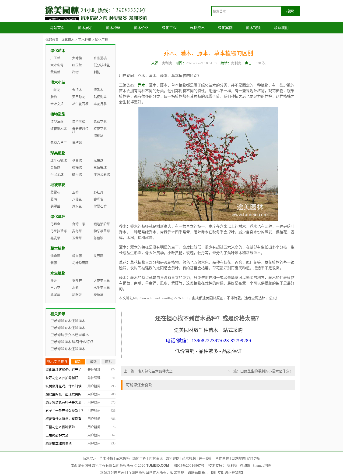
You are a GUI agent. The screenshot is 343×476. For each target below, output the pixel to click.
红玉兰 (77, 65)
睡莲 (53, 280)
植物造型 (57, 114)
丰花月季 (100, 104)
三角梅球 (100, 167)
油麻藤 (55, 256)
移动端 (245, 465)
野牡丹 (98, 192)
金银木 (77, 90)
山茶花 (55, 90)
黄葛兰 (55, 72)
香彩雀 (98, 199)
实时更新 (253, 458)
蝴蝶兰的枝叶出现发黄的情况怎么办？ (73, 394)
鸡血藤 (77, 256)
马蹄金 (55, 224)
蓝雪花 (55, 192)
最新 (78, 361)
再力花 (55, 287)
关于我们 (206, 458)
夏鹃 (53, 199)
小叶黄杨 (175, 253)
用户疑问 (94, 386)
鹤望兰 (55, 206)
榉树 (75, 72)
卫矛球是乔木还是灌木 (67, 321)
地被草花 (57, 185)
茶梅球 (77, 167)
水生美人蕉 (102, 287)
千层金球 (56, 174)
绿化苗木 (67, 39)
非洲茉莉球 (102, 174)
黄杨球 (55, 167)
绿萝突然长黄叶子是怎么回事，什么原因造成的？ (81, 402)
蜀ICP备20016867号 (189, 465)
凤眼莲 (77, 294)
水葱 (75, 287)
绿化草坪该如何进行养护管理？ (68, 369)
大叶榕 (77, 58)
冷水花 (77, 206)
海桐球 (98, 135)
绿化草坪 (57, 217)
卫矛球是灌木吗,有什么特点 (71, 342)
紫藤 (175, 283)
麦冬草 (77, 231)
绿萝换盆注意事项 (59, 443)
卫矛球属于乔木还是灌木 (69, 335)
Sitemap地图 (262, 465)
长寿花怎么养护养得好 (62, 378)
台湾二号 (78, 224)
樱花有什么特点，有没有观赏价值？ (72, 419)
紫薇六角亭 (58, 142)
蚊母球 (77, 174)
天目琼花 (78, 97)
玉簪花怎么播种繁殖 (60, 427)
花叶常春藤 (80, 263)
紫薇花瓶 (100, 121)
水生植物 (57, 273)
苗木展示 (85, 28)
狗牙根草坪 (102, 231)
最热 (93, 361)
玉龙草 (77, 238)
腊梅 (53, 97)
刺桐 (97, 72)
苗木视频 (253, 28)
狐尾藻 (55, 294)
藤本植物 (57, 248)
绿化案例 (225, 28)
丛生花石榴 (80, 104)
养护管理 (94, 369)
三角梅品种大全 (57, 435)
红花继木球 (58, 128)
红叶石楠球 (58, 160)
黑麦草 (55, 238)
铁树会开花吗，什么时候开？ (67, 386)
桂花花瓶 (100, 128)
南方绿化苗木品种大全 (155, 371)
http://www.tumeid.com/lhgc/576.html (160, 298)
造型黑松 (78, 121)
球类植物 (57, 153)
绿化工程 (169, 28)
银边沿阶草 (102, 224)
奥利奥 (232, 465)
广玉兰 (55, 58)
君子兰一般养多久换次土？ (65, 410)
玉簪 (75, 192)
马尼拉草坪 (58, 231)
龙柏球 (98, 160)
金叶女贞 (56, 104)
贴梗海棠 (100, 97)
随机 (108, 361)
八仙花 (77, 199)
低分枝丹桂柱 (80, 130)
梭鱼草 (98, 294)
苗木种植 (113, 28)
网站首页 (57, 28)
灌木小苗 (57, 82)
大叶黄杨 (156, 253)
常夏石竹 (100, 206)
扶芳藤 (98, 256)
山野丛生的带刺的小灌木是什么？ (266, 371)
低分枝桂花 (102, 65)
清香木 (98, 90)
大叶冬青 (56, 65)
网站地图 (239, 458)
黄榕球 (77, 142)
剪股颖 (98, 238)
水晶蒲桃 (100, 58)
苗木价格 (141, 28)
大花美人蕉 (102, 280)
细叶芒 (77, 280)
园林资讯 (197, 28)
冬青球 (77, 160)
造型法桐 (56, 121)
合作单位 (222, 458)
